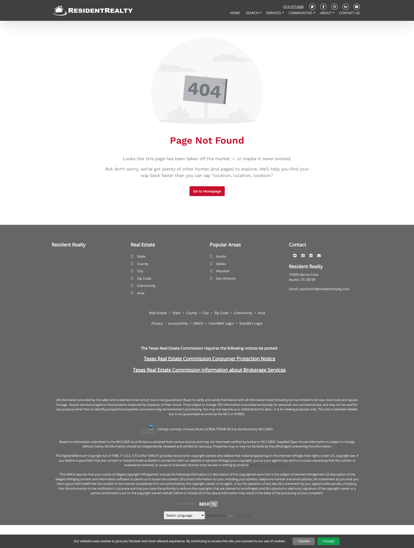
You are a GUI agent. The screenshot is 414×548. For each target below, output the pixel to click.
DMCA (198, 323)
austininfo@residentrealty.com (324, 289)
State (141, 256)
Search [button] (252, 13)
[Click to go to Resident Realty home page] (92, 10)
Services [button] (274, 13)
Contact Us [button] (349, 13)
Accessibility (178, 323)
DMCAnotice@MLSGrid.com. (269, 465)
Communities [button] (301, 13)
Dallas (221, 263)
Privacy (157, 323)
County (142, 263)
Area (140, 293)
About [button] (326, 13)
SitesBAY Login (251, 323)
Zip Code (144, 278)
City (140, 271)
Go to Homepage (207, 191)
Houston (223, 271)
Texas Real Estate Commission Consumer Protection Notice (209, 358)
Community (146, 285)
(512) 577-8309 (293, 7)
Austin (221, 256)
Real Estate (158, 313)
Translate (242, 515)
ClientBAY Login (221, 323)
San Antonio (226, 278)
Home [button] (235, 13)
